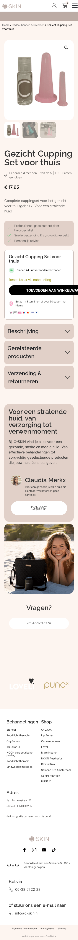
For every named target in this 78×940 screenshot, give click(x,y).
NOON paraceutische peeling (19, 754)
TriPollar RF (13, 747)
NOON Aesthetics (51, 758)
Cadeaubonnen (50, 741)
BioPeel (11, 729)
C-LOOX (46, 729)
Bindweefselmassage (19, 766)
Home (6, 25)
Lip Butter (47, 735)
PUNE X (46, 781)
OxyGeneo (13, 741)
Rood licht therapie (17, 735)
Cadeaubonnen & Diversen (28, 25)
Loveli (45, 747)
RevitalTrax (48, 764)
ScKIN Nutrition (50, 775)
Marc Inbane (49, 752)
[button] (66, 47)
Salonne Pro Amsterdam (56, 770)
